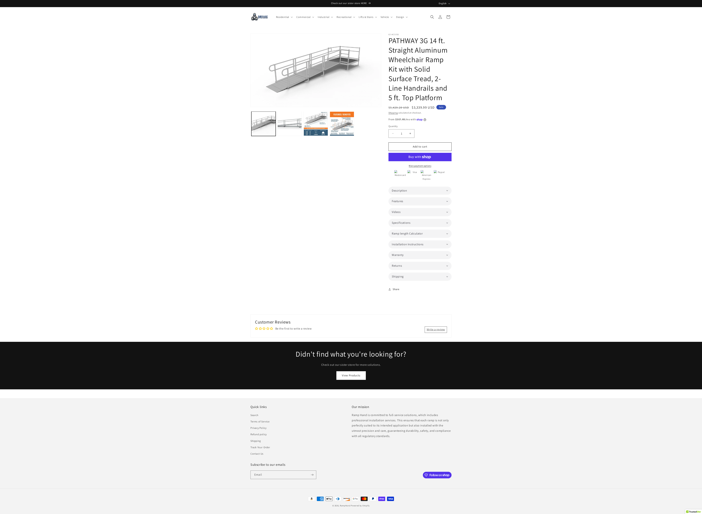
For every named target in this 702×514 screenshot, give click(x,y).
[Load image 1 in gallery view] (263, 124)
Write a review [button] (436, 329)
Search (254, 415)
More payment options (420, 165)
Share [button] (396, 289)
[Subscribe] (312, 474)
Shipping (393, 112)
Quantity (393, 126)
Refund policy (258, 434)
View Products (351, 375)
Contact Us (256, 453)
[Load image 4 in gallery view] (342, 124)
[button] (284, 17)
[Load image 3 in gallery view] (316, 124)
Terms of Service (260, 421)
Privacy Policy (258, 428)
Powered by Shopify (360, 505)
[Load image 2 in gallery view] (290, 124)
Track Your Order (260, 447)
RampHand (345, 505)
